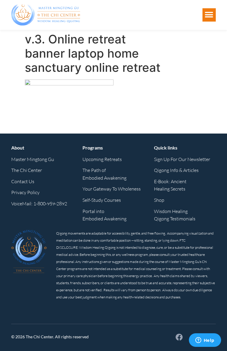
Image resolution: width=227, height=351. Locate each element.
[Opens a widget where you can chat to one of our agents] (205, 340)
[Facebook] (179, 337)
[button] (209, 15)
